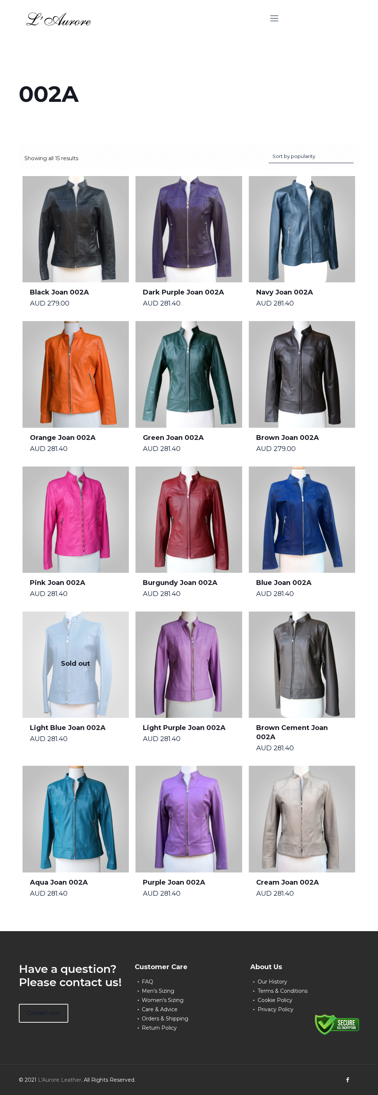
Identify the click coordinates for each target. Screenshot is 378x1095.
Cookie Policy (275, 1000)
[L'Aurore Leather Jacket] (58, 18)
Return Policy (159, 1028)
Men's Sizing (158, 991)
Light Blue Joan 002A (68, 728)
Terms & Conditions (282, 991)
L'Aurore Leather (59, 1080)
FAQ (147, 981)
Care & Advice (160, 1009)
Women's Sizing (162, 1000)
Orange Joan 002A (63, 438)
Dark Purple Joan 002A (183, 292)
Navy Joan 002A (284, 292)
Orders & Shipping (165, 1018)
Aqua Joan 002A (59, 882)
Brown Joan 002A (287, 438)
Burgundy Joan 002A (180, 583)
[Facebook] (348, 1079)
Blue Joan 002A (284, 583)
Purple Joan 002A (174, 882)
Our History (272, 981)
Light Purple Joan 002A (184, 728)
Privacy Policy (275, 1009)
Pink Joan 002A (57, 583)
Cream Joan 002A (287, 882)
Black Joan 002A (59, 292)
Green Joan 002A (173, 438)
